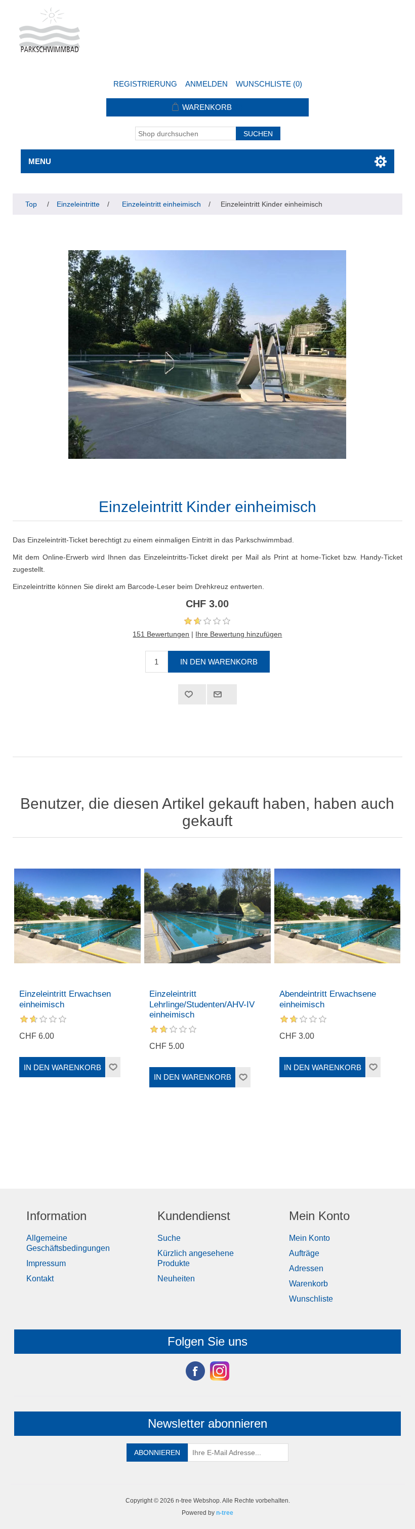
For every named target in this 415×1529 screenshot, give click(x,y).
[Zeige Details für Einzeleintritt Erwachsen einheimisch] (77, 916)
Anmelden (206, 84)
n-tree (224, 1512)
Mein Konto (309, 1238)
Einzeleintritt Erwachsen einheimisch (65, 999)
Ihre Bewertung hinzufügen (238, 634)
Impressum (46, 1263)
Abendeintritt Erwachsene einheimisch (327, 999)
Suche (169, 1238)
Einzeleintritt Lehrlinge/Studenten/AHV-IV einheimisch (202, 1004)
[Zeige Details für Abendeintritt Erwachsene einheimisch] (337, 916)
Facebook (195, 1371)
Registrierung (145, 84)
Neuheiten (176, 1278)
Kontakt (40, 1278)
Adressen (306, 1268)
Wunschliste (311, 1299)
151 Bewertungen (161, 634)
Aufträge (304, 1253)
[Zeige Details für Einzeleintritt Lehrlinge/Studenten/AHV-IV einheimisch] (207, 916)
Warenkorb (308, 1283)
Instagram (219, 1371)
